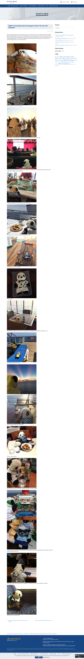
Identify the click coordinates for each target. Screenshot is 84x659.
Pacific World (23, 5)
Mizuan (70, 64)
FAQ (47, 5)
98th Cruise (70, 56)
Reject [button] (41, 657)
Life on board (63, 64)
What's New (42, 14)
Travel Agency (66, 1)
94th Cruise (57, 56)
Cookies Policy (46, 657)
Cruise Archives (53, 5)
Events (56, 64)
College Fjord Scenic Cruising (62, 42)
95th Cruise (63, 56)
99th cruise (58, 58)
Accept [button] (37, 657)
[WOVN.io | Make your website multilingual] (79, 657)
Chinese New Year (58, 62)
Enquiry (75, 1)
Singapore (56, 65)
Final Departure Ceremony (61, 38)
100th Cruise (65, 58)
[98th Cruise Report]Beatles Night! (43, 620)
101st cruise (73, 58)
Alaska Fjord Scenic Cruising (62, 45)
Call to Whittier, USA (60, 40)
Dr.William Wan (71, 62)
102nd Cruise (59, 60)
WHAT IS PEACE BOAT (13, 5)
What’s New (41, 5)
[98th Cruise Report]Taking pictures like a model (18, 621)
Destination (64, 62)
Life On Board (32, 5)
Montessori (74, 64)
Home (14, 653)
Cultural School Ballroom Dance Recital (64, 35)
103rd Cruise (68, 60)
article (75, 60)
